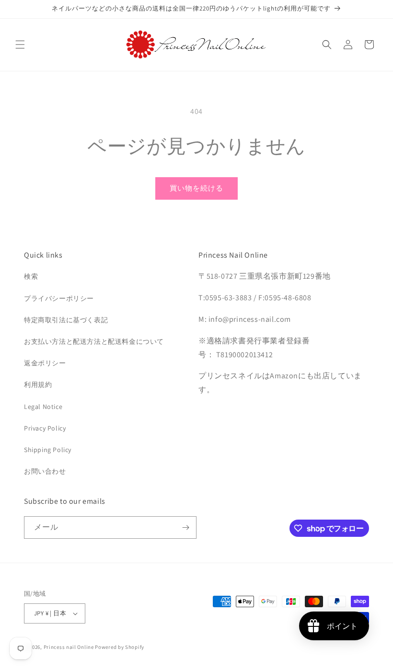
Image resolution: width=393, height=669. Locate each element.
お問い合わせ (45, 471)
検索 (31, 276)
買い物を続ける (196, 188)
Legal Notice (43, 406)
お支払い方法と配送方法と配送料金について (94, 341)
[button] (20, 44)
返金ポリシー (45, 363)
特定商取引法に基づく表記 (66, 320)
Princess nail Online (69, 647)
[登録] (185, 527)
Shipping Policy (47, 449)
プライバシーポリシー (59, 298)
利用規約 (38, 384)
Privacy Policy (45, 428)
